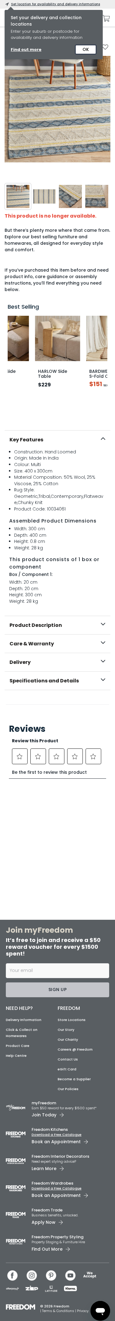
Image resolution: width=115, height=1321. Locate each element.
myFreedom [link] (44, 1103)
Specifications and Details (44, 680)
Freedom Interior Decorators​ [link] (60, 1156)
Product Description (36, 625)
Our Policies (68, 1088)
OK (85, 49)
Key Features (26, 439)
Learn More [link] (44, 1168)
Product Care (17, 1045)
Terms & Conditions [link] (58, 1310)
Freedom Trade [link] (47, 1210)
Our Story (66, 1029)
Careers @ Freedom (75, 1049)
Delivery (20, 662)
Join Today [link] (44, 1115)
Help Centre (16, 1055)
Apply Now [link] (44, 1222)
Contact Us (68, 1059)
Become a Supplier (74, 1079)
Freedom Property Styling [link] (57, 1237)
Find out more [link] (26, 49)
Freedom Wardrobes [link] (52, 1183)
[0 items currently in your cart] (105, 18)
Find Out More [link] (47, 1249)
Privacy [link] (83, 1310)
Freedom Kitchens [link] (50, 1129)
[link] (57, 703)
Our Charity (68, 1039)
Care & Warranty (32, 643)
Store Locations (72, 1019)
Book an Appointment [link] (56, 1142)
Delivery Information (23, 1019)
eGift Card (67, 1069)
